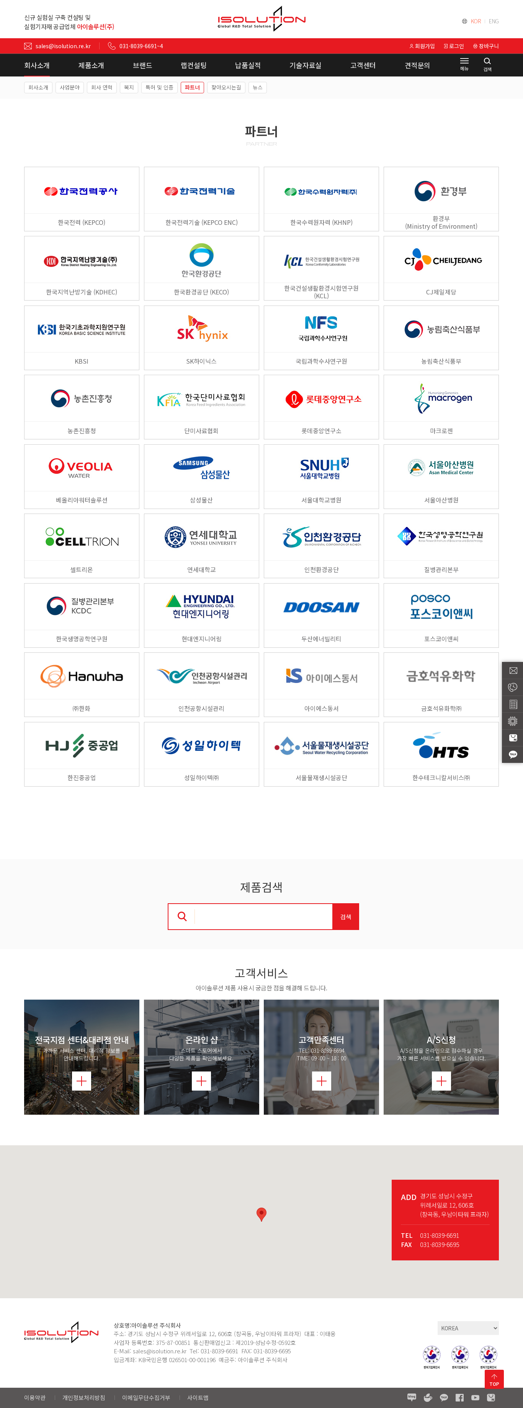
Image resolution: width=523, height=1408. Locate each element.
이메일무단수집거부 (146, 1397)
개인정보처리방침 (83, 1397)
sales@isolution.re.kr (63, 46)
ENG (494, 21)
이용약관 (35, 1397)
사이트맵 (198, 1397)
